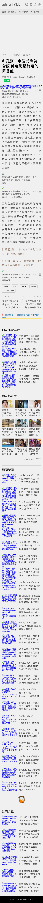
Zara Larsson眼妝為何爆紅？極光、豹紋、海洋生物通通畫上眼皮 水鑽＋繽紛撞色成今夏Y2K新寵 (29, 522)
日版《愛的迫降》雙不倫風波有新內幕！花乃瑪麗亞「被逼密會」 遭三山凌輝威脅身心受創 (21, 432)
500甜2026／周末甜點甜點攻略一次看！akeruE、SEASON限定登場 (29, 613)
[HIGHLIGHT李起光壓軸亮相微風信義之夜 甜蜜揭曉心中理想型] (10, 599)
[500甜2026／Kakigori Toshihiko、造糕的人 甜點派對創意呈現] (10, 720)
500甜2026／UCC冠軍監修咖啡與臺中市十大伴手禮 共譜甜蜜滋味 (29, 480)
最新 (4, 11)
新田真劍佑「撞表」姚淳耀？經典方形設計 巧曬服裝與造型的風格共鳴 (29, 680)
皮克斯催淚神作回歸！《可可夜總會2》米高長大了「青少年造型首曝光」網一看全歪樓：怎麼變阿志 (34, 451)
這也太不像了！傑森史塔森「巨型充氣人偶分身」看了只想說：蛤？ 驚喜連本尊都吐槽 (21, 412)
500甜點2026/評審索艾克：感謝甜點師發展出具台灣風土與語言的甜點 (30, 774)
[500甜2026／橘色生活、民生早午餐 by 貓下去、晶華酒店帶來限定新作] (10, 639)
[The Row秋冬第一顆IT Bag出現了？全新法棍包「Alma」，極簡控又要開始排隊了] (10, 505)
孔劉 (14, 286)
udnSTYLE (6, 55)
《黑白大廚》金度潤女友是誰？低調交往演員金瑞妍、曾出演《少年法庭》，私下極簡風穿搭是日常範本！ (30, 383)
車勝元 (24, 286)
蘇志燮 (33, 286)
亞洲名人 (26, 55)
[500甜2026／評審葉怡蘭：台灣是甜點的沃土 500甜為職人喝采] (10, 760)
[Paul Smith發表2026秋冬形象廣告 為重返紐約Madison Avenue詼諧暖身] (10, 786)
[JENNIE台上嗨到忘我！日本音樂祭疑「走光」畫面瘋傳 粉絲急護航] (10, 821)
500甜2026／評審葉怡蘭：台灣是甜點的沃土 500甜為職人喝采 (29, 761)
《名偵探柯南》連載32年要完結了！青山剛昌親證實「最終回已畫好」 (29, 862)
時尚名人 (12, 11)
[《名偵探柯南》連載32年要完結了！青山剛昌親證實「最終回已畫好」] (10, 861)
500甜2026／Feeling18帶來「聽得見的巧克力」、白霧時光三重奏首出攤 (30, 533)
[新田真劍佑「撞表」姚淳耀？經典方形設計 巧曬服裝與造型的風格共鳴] (10, 679)
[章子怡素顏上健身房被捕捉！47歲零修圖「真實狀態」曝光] (10, 874)
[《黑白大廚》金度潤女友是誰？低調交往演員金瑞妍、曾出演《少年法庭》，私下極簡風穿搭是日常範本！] (10, 379)
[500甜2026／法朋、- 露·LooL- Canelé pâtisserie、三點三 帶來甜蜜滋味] (10, 746)
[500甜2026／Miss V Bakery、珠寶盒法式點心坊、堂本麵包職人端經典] (10, 586)
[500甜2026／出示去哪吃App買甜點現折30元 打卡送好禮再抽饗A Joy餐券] (10, 666)
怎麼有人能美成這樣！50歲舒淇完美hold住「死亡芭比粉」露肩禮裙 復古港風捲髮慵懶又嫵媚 (29, 369)
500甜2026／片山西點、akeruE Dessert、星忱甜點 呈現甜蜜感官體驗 (29, 694)
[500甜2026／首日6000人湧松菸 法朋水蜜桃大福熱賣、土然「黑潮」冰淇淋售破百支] (10, 626)
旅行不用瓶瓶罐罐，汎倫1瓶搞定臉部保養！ (7, 432)
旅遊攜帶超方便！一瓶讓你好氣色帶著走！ (34, 432)
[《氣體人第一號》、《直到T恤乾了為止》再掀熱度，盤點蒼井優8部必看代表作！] (10, 352)
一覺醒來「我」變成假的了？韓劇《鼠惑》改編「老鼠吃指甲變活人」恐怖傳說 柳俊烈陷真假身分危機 (30, 342)
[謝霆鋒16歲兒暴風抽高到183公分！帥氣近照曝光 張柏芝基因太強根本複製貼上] (10, 887)
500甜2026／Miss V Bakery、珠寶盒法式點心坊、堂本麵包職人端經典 (29, 587)
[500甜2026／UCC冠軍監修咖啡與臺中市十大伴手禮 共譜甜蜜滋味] (10, 479)
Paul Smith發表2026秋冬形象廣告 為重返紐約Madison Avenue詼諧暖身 (30, 787)
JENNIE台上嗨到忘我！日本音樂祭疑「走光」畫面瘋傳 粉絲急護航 (29, 822)
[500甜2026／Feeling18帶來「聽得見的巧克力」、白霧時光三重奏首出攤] (10, 532)
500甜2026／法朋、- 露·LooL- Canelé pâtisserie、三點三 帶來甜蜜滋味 (30, 747)
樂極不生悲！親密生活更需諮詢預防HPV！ (7, 451)
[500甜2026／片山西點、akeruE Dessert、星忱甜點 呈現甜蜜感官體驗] (10, 693)
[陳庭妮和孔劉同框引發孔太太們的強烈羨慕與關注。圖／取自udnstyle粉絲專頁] (21, 87)
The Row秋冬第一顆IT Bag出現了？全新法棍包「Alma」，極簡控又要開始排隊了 (29, 506)
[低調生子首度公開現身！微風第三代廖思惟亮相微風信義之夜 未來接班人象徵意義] (10, 653)
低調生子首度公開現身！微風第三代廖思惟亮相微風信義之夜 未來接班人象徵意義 (29, 654)
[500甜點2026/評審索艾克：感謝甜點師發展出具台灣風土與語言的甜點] (10, 773)
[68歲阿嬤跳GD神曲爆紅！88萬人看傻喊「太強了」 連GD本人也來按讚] (10, 847)
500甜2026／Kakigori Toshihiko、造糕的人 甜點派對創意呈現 (29, 721)
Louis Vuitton (9, 291)
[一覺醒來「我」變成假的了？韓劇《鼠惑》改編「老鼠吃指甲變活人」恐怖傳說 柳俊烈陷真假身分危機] (10, 339)
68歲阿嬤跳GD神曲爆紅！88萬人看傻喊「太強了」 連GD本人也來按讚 (30, 848)
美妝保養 (34, 11)
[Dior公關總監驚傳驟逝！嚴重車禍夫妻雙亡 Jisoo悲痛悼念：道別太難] (10, 834)
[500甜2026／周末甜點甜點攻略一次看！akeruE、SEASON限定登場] (10, 612)
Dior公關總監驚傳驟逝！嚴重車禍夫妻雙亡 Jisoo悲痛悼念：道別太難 (30, 835)
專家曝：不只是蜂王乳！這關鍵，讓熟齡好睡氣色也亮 (7, 412)
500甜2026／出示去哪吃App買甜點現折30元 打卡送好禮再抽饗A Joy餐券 (29, 667)
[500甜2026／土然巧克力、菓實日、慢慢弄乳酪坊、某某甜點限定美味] (10, 706)
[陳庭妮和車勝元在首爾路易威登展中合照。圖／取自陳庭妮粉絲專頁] (21, 271)
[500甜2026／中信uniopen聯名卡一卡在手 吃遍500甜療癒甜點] (10, 733)
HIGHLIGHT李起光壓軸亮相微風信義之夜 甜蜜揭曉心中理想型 (30, 599)
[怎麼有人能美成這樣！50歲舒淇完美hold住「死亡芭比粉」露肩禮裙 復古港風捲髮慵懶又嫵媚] (10, 366)
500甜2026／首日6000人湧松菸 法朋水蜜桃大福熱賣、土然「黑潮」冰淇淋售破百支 (30, 629)
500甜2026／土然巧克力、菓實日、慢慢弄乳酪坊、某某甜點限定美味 (29, 707)
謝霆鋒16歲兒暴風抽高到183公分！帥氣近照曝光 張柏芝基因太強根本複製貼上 (29, 888)
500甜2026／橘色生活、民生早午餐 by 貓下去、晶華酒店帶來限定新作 (29, 640)
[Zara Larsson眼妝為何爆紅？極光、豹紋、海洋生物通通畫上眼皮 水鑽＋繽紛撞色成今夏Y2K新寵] (10, 519)
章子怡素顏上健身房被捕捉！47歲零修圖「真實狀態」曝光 (29, 874)
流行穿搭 (23, 11)
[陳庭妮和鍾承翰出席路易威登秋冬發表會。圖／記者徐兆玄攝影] (21, 174)
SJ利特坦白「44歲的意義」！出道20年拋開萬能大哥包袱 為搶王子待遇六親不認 (21, 451)
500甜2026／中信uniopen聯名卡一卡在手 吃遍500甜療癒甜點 (29, 734)
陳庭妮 (6, 286)
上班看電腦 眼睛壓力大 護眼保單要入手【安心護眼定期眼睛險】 (34, 412)
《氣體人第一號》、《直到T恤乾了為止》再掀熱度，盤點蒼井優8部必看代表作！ (30, 353)
